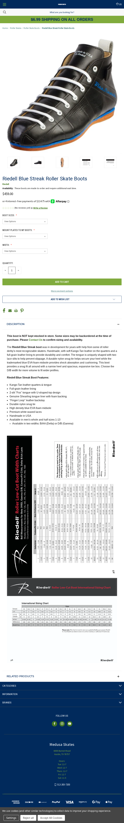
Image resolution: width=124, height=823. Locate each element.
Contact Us (35, 339)
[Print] (16, 310)
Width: (6, 245)
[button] (39, 207)
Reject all (28, 818)
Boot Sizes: (8, 215)
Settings (11, 818)
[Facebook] (4, 310)
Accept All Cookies (51, 818)
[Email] (10, 310)
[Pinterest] (22, 310)
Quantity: (7, 263)
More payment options (62, 290)
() (120, 4)
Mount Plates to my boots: (17, 230)
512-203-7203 (63, 784)
